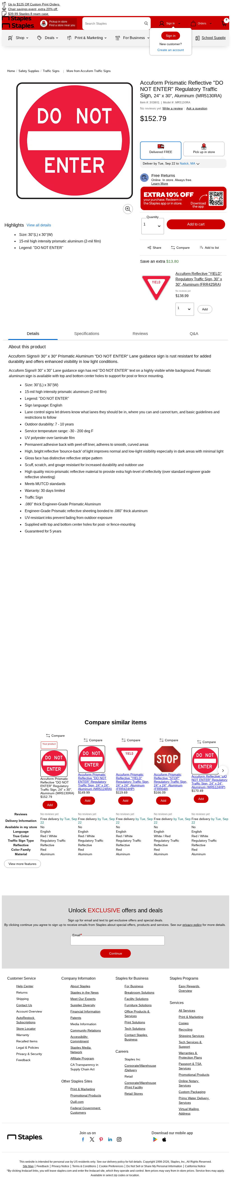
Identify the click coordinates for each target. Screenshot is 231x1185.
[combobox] (116, 23)
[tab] (33, 333)
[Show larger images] (128, 209)
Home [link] (11, 71)
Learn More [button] (159, 183)
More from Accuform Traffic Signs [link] (89, 71)
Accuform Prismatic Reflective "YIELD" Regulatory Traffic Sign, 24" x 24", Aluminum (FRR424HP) (132, 782)
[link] (59, 4)
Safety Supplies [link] (28, 71)
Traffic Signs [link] (51, 71)
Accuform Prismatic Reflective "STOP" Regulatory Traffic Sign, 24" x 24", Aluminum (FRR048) (170, 782)
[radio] (161, 149)
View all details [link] (39, 225)
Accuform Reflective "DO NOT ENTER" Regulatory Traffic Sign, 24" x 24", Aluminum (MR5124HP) (209, 781)
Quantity (153, 216)
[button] (146, 23)
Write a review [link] (172, 108)
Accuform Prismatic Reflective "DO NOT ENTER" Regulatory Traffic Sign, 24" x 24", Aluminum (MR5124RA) (95, 782)
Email (76, 935)
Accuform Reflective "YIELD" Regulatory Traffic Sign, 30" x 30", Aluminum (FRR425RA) (199, 279)
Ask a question (196, 108)
